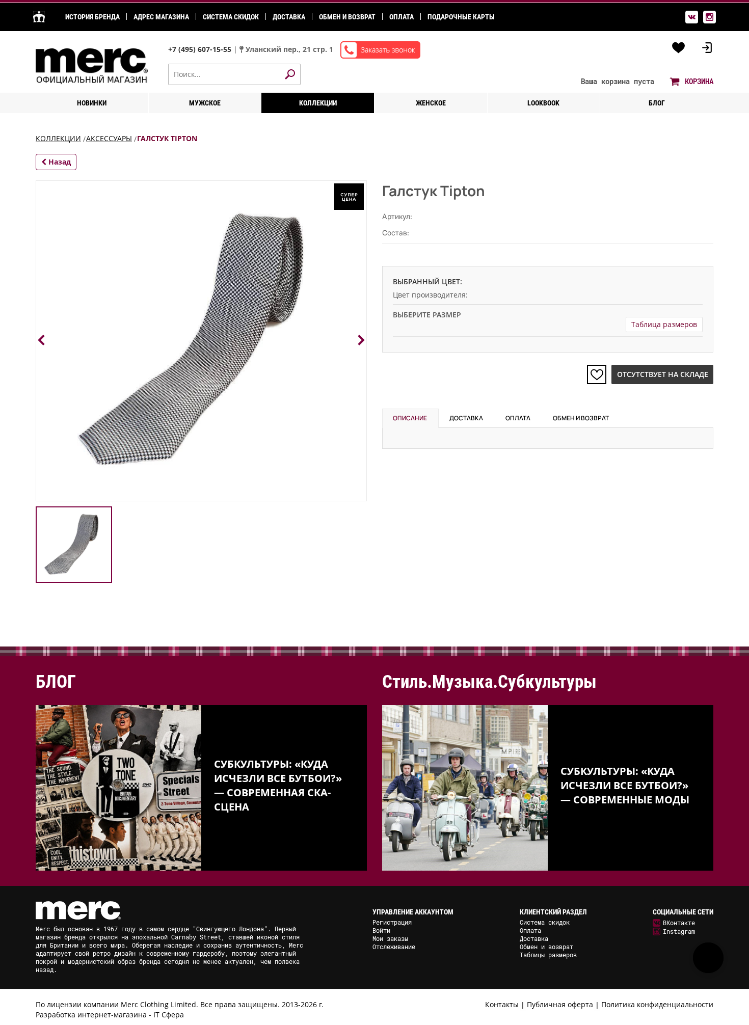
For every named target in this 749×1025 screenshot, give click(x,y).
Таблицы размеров (548, 955)
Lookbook (543, 103)
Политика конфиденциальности (657, 1004)
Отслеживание (393, 946)
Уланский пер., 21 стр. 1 (289, 49)
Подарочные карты (461, 17)
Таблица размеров (664, 324)
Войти (381, 930)
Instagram (679, 931)
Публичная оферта (560, 1004)
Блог (657, 103)
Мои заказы (390, 938)
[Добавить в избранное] (596, 374)
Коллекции (318, 103)
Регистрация (392, 922)
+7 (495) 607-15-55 (200, 49)
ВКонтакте (679, 923)
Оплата (401, 17)
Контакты (502, 1004)
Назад (58, 162)
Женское (431, 103)
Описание (410, 418)
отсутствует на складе (662, 374)
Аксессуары (109, 138)
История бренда (92, 17)
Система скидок (231, 17)
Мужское (205, 103)
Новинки (91, 103)
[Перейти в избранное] (678, 48)
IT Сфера (168, 1014)
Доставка (289, 17)
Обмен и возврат (347, 17)
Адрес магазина (161, 17)
